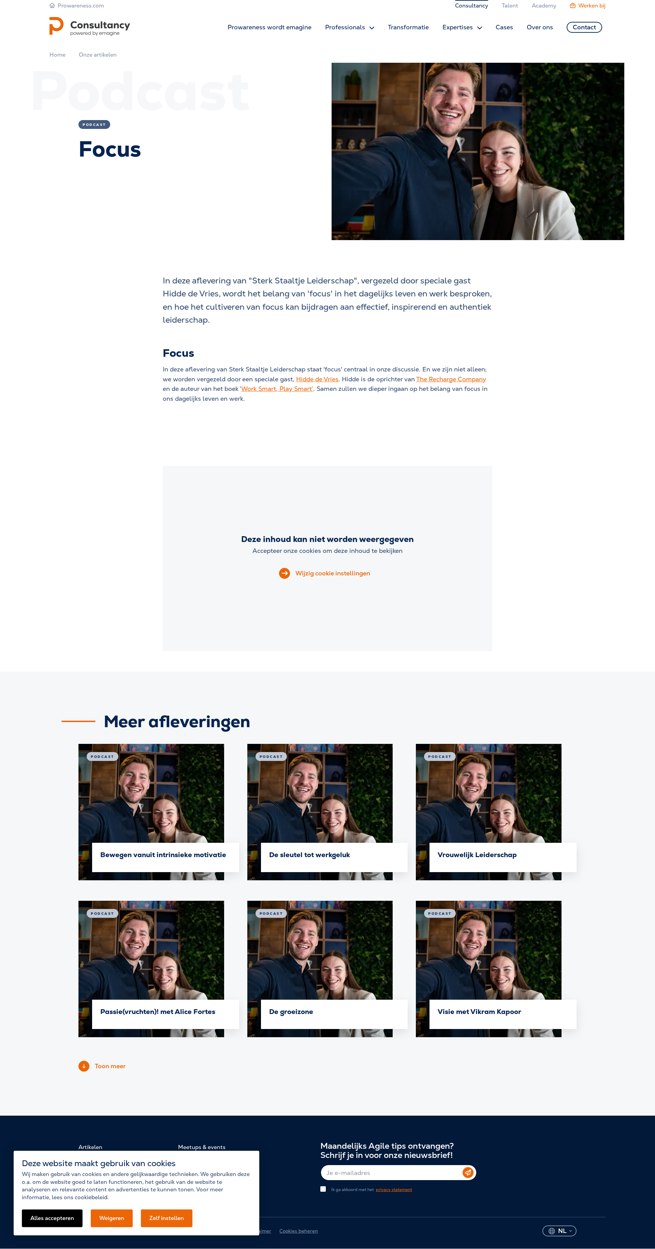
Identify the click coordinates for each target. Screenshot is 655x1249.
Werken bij (592, 5)
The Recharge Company (451, 379)
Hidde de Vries (317, 379)
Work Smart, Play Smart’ (277, 389)
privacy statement (394, 1189)
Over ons (540, 27)
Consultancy (471, 5)
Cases (504, 27)
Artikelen (90, 1147)
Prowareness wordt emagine (269, 27)
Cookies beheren (298, 1231)
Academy (544, 5)
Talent (510, 5)
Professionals (346, 27)
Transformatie (408, 27)
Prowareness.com (81, 5)
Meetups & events (201, 1147)
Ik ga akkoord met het (371, 1189)
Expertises (458, 27)
